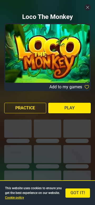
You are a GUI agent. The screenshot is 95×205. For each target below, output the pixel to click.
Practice (25, 107)
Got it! (77, 192)
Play (69, 107)
